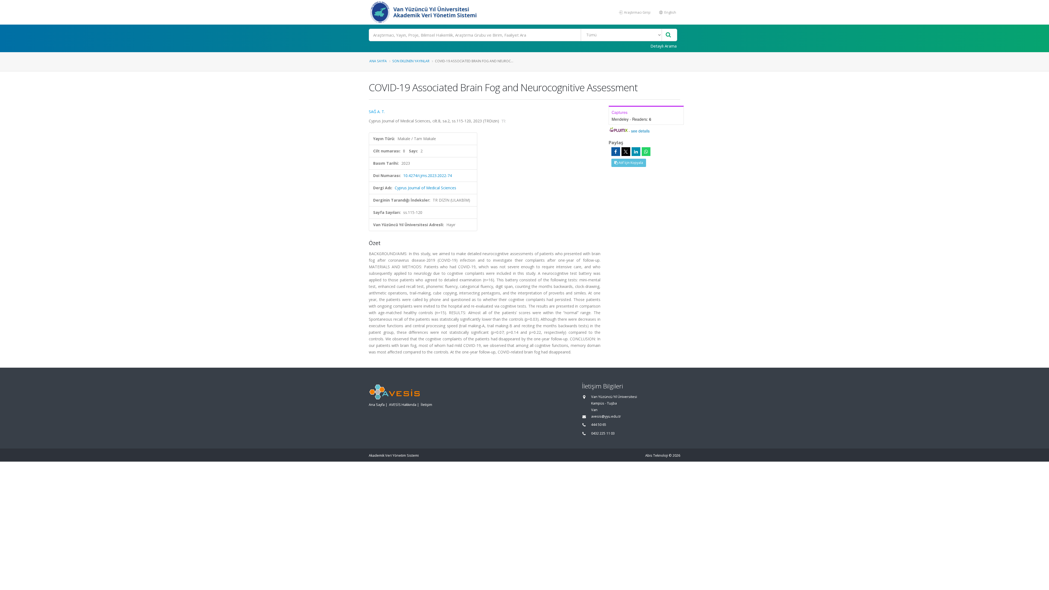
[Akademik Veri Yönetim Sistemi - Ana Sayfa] (380, 12)
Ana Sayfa (378, 61)
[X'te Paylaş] (625, 151)
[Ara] (668, 35)
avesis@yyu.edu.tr (606, 416)
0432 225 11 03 (603, 433)
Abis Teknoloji (656, 455)
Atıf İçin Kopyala (630, 162)
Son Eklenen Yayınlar (410, 61)
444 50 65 (598, 424)
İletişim (426, 404)
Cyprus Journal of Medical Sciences (425, 187)
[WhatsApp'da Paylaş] (646, 151)
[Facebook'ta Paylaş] (615, 151)
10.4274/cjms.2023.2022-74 (427, 175)
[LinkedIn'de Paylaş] (636, 151)
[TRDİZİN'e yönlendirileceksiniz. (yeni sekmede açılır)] (504, 120)
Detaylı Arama (663, 46)
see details (640, 131)
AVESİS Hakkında (402, 404)
